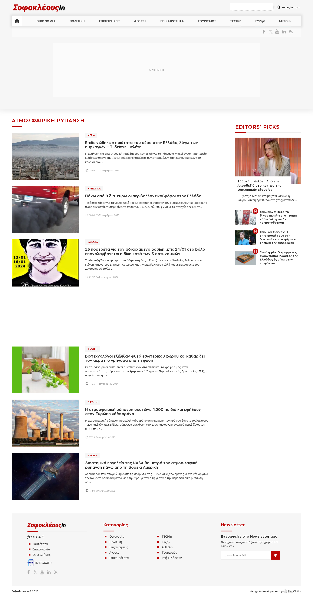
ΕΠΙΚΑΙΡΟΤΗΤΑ (172, 21)
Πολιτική (115, 542)
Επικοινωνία (41, 549)
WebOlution (292, 591)
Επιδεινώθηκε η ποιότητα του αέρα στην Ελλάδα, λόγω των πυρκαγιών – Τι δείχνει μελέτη (141, 145)
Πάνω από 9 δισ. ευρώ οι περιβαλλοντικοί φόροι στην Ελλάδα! (143, 196)
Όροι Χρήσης (41, 555)
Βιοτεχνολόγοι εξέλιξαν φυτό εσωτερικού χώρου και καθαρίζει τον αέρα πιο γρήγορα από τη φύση (145, 358)
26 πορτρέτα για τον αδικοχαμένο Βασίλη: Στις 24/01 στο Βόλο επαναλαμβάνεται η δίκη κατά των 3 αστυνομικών (145, 252)
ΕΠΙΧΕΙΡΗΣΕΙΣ (109, 21)
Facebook (265, 31)
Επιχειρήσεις (118, 547)
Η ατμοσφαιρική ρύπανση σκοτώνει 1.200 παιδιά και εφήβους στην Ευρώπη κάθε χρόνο (143, 412)
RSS (290, 31)
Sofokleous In (39, 7)
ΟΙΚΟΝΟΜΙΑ (46, 21)
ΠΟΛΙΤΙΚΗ (77, 21)
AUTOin (285, 21)
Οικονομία (116, 536)
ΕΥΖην (260, 21)
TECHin (235, 21)
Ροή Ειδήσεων (172, 558)
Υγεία (91, 135)
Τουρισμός (169, 552)
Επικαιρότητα (119, 558)
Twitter (271, 31)
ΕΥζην (166, 542)
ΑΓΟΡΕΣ (140, 21)
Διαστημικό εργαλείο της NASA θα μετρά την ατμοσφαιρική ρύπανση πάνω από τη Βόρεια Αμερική (141, 465)
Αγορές (114, 552)
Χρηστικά (94, 189)
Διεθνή (92, 402)
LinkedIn (284, 31)
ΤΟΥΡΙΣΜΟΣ (207, 21)
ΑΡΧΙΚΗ (17, 21)
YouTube (277, 31)
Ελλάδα (93, 242)
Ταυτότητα (40, 544)
